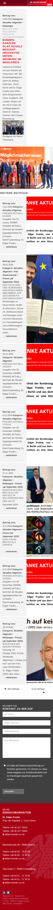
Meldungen (8, 26)
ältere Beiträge (13, 689)
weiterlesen (11, 247)
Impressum (20, 896)
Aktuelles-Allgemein (12, 22)
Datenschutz (8, 896)
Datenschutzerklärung (29, 765)
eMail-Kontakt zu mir (14, 834)
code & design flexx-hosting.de (15, 898)
